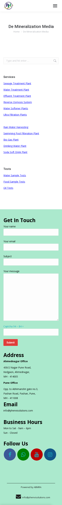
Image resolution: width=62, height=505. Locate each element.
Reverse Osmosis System (17, 102)
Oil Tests (8, 188)
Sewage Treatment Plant (17, 83)
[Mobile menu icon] (55, 5)
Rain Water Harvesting (15, 127)
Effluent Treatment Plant (17, 96)
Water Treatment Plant (16, 89)
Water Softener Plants (15, 108)
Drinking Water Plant (14, 146)
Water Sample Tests (14, 175)
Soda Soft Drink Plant (15, 152)
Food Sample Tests (14, 181)
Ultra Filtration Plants (15, 114)
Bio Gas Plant (11, 139)
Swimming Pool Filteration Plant (21, 133)
